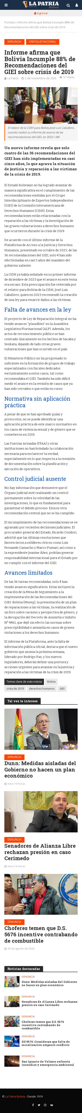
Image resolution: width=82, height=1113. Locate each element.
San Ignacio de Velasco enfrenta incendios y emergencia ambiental (48, 1063)
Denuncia (14, 41)
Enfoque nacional (42, 41)
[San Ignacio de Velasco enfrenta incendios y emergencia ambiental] (11, 1061)
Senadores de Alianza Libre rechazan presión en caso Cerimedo (40, 852)
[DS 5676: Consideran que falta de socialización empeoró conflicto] (11, 1041)
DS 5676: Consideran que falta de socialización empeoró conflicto (46, 1043)
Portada (9, 22)
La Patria (12, 78)
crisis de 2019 (15, 688)
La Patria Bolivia (15, 1096)
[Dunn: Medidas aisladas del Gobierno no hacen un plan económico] (41, 729)
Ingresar (42, 13)
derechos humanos (41, 688)
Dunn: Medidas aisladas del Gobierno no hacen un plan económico (40, 769)
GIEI (62, 688)
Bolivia (51, 681)
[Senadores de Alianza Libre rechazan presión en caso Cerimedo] (41, 811)
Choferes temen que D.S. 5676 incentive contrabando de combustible (41, 934)
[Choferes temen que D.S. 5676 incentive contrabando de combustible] (41, 894)
